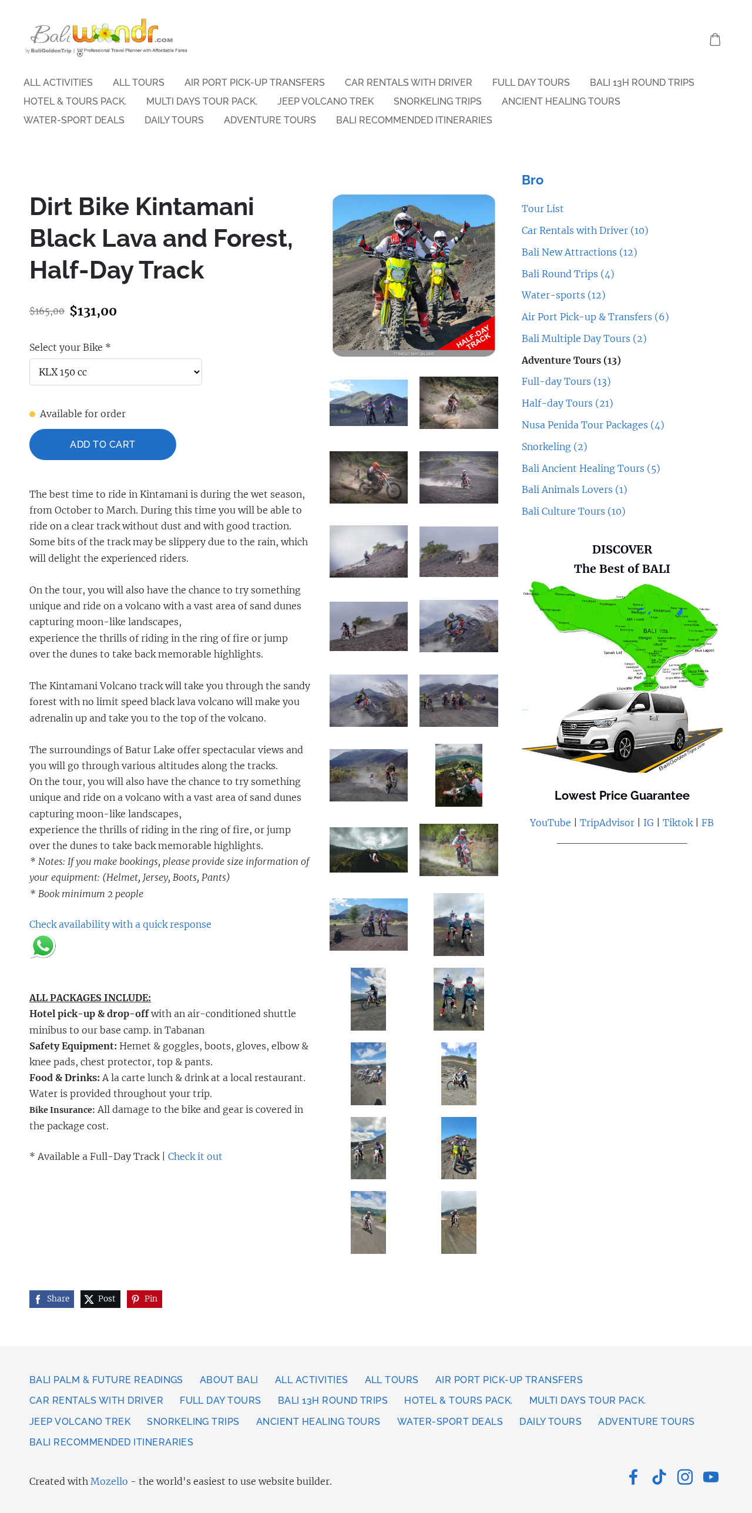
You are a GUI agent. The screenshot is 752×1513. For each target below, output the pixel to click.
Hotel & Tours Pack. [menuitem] (75, 101)
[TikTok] (659, 1477)
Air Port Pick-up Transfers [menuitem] (254, 82)
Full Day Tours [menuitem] (531, 82)
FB (707, 822)
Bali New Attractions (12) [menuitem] (579, 252)
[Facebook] (633, 1477)
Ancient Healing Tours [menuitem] (561, 101)
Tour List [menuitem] (543, 208)
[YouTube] (711, 1477)
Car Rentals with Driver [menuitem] (408, 82)
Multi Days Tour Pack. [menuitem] (201, 101)
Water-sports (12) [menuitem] (564, 295)
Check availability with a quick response (120, 924)
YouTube (550, 822)
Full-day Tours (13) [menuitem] (566, 381)
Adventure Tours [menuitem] (270, 120)
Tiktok (678, 822)
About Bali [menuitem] (229, 1379)
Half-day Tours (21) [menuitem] (567, 403)
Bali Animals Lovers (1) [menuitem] (574, 489)
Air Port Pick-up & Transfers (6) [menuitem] (595, 317)
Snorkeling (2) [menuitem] (555, 446)
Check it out (195, 1156)
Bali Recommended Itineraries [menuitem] (414, 120)
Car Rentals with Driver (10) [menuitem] (585, 230)
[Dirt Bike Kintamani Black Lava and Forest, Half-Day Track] (369, 402)
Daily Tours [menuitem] (174, 120)
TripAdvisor (607, 822)
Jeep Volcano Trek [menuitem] (325, 101)
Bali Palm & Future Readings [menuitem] (106, 1379)
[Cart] (715, 39)
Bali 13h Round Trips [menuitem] (642, 82)
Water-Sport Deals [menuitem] (74, 120)
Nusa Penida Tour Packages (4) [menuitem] (593, 425)
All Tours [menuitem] (138, 82)
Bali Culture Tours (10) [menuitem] (574, 511)
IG (647, 822)
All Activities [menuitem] (58, 82)
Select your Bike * (70, 347)
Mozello (109, 1481)
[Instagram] (685, 1477)
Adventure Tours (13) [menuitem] (571, 360)
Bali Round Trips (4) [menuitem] (568, 274)
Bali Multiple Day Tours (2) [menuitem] (584, 338)
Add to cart (102, 444)
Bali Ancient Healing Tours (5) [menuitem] (591, 468)
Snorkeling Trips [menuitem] (438, 101)
